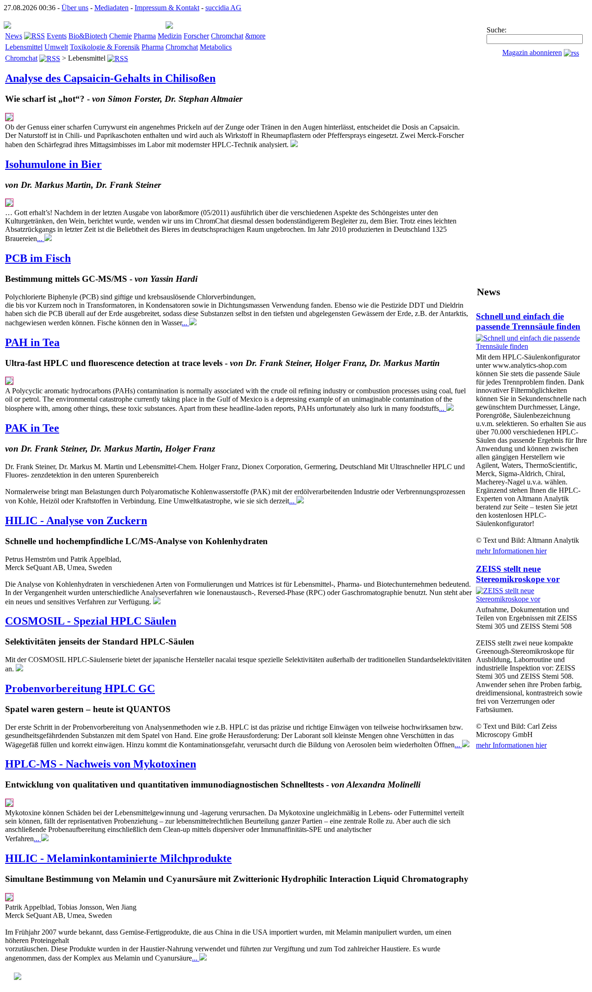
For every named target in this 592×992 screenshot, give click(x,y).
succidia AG (223, 8)
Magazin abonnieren (532, 52)
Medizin (170, 36)
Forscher (196, 36)
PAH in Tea (32, 342)
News (13, 36)
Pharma (145, 36)
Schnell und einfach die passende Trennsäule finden (528, 321)
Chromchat (227, 36)
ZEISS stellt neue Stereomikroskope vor (518, 574)
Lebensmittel (24, 47)
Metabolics (216, 47)
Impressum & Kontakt (167, 8)
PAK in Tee (32, 428)
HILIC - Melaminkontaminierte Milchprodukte (118, 858)
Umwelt (56, 47)
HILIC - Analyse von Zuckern (76, 521)
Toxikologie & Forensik (105, 47)
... (40, 238)
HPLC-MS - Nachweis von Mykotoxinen (100, 764)
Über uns (75, 8)
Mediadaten (111, 8)
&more (255, 36)
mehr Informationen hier (511, 551)
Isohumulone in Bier (53, 164)
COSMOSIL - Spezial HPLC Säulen (90, 621)
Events (57, 36)
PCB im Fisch (38, 258)
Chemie (120, 36)
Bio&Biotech (87, 36)
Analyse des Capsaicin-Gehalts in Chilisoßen (110, 78)
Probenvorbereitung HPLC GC (80, 688)
